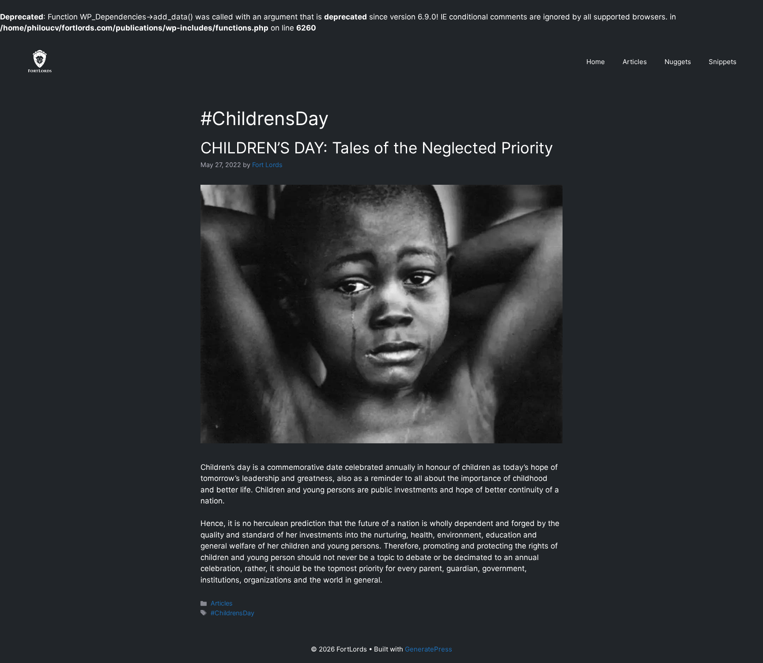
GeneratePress (428, 649)
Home (595, 61)
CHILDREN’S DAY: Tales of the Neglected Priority (376, 147)
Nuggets (678, 61)
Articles (635, 61)
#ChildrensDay (232, 613)
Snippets (723, 61)
